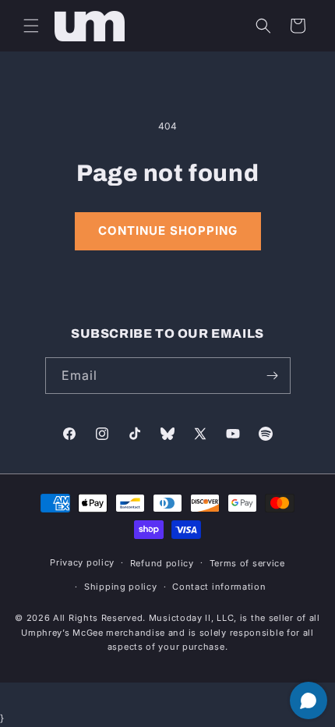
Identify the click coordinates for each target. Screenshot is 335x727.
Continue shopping (168, 230)
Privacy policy (82, 562)
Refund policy (162, 563)
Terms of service (247, 563)
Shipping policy (120, 586)
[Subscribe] (273, 375)
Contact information (219, 586)
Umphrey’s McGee (62, 632)
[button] (31, 26)
